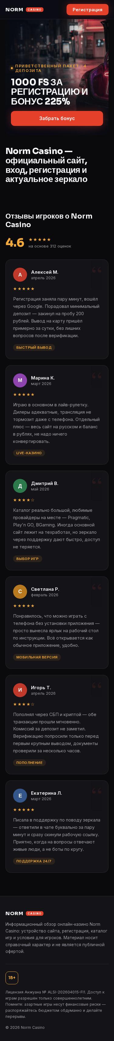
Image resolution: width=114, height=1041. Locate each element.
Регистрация (87, 9)
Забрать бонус (57, 118)
